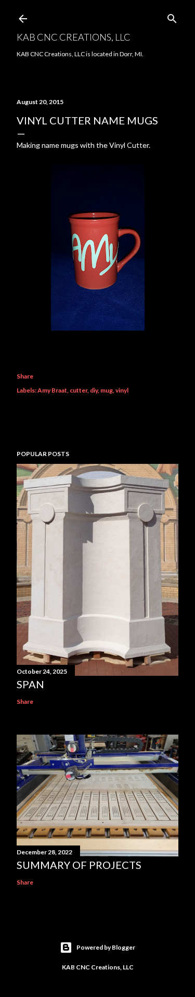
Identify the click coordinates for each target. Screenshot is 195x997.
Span (30, 684)
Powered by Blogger (105, 947)
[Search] (172, 16)
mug (106, 390)
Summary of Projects (79, 865)
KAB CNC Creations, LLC (74, 37)
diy (94, 390)
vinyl (121, 390)
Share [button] (25, 376)
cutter (78, 390)
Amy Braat (52, 390)
